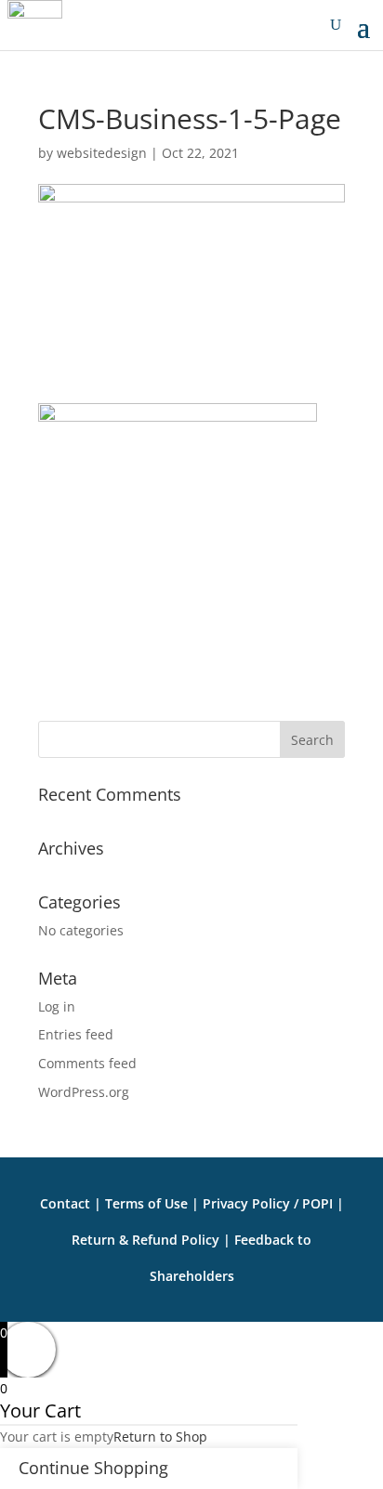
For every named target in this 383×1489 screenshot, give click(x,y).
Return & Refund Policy (145, 1239)
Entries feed (75, 1034)
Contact (65, 1203)
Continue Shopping (93, 1467)
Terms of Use (146, 1203)
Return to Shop (160, 1436)
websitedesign (102, 153)
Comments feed (87, 1063)
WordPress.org (83, 1092)
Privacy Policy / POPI (270, 1203)
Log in (56, 1006)
